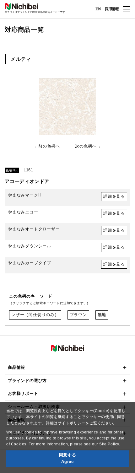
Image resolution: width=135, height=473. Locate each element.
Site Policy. (109, 444)
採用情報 (112, 9)
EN (97, 8)
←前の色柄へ (47, 146)
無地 (102, 314)
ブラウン (78, 314)
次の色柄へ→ (88, 146)
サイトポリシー (71, 423)
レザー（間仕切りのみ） (35, 314)
